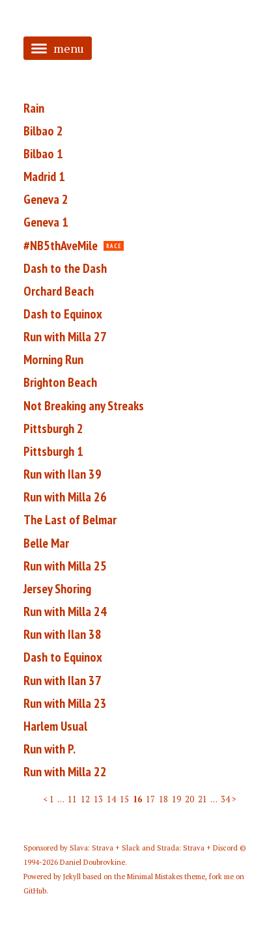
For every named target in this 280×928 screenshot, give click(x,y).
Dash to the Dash (65, 268)
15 (124, 799)
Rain (33, 108)
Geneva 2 (45, 199)
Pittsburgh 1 (53, 451)
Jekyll (72, 876)
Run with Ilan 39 (62, 474)
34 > (228, 799)
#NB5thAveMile (60, 245)
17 (150, 799)
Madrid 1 (44, 176)
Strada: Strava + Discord (197, 847)
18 (163, 799)
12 (85, 799)
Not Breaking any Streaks (83, 405)
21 (202, 799)
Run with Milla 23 (65, 703)
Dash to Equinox (62, 313)
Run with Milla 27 (65, 336)
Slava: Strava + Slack (105, 847)
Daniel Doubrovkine (92, 862)
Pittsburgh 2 (53, 428)
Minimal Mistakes (154, 876)
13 (98, 799)
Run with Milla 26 (65, 496)
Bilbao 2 (43, 130)
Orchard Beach (58, 291)
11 (72, 799)
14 (111, 799)
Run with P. (49, 748)
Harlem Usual (55, 726)
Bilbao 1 (43, 153)
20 (189, 799)
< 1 (48, 799)
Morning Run (53, 359)
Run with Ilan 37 (62, 680)
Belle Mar (46, 543)
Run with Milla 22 (65, 771)
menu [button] (68, 48)
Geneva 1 (45, 222)
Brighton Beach (60, 382)
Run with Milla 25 (65, 565)
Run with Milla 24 (65, 611)
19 (176, 799)
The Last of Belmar (70, 519)
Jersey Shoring (57, 588)
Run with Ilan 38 (62, 634)
